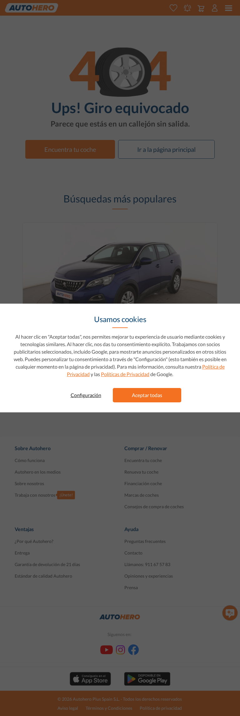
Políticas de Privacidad (125, 374)
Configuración (86, 395)
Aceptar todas (147, 395)
